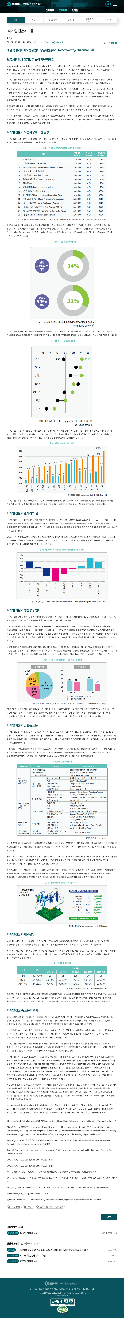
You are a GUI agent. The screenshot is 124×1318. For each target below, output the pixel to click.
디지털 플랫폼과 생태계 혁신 (33, 1255)
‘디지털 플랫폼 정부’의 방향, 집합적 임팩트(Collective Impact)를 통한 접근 (54, 1250)
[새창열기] (62, 1302)
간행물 (75, 10)
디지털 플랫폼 (15, 1206)
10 (100, 944)
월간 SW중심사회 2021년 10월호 (51, 1206)
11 (8, 1199)
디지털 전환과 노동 (28, 1233)
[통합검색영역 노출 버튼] (108, 4)
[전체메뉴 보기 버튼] (115, 4)
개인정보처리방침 (88, 1289)
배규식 (9, 38)
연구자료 (63, 10)
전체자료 (50, 10)
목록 (109, 1217)
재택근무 (30, 1206)
